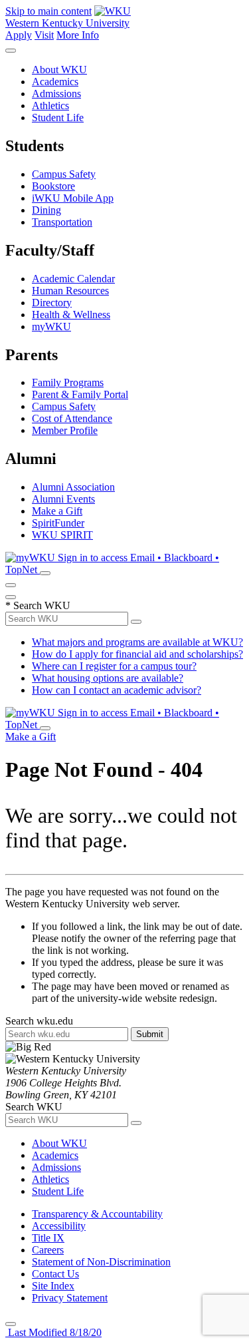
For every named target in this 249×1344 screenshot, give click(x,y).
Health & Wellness (71, 314)
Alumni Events (63, 499)
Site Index (53, 1285)
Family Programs (68, 382)
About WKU (59, 69)
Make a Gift (57, 511)
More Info (77, 35)
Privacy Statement (70, 1297)
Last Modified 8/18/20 (53, 1332)
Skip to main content (48, 11)
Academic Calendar (73, 278)
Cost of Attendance (72, 418)
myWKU (51, 326)
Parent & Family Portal (80, 394)
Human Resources (70, 290)
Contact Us (55, 1273)
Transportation (62, 222)
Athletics (50, 105)
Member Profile (65, 430)
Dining (46, 210)
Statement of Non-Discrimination (101, 1261)
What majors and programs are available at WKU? (137, 642)
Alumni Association (73, 487)
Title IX (48, 1237)
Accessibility (59, 1226)
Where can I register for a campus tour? (114, 666)
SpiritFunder (58, 523)
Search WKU (37, 605)
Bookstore (53, 186)
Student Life (58, 117)
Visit (44, 35)
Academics (55, 81)
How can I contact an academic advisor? (116, 690)
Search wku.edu (39, 1020)
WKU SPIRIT (62, 535)
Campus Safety (64, 174)
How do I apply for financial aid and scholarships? (137, 654)
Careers (48, 1249)
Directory (52, 302)
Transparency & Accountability (97, 1214)
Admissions (56, 93)
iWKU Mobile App (73, 198)
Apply (18, 35)
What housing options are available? (107, 678)
